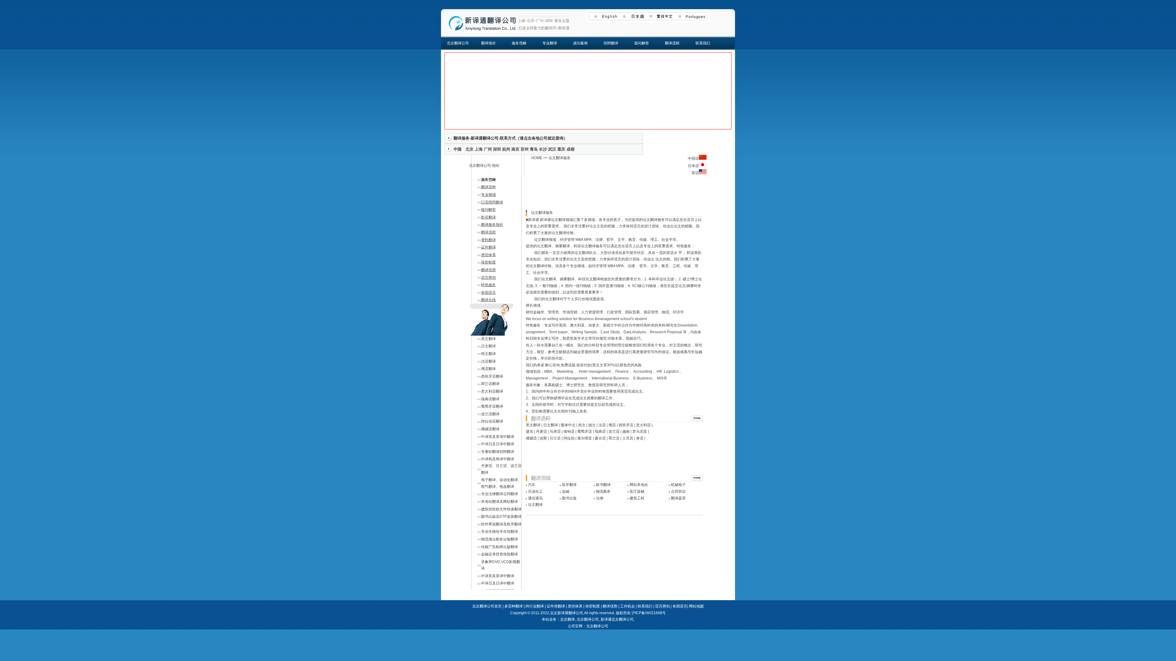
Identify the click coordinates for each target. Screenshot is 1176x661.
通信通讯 (535, 498)
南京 (515, 149)
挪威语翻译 (490, 429)
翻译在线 (488, 300)
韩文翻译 (488, 354)
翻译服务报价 (492, 224)
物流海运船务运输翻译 (499, 539)
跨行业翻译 (535, 606)
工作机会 (627, 606)
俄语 (612, 425)
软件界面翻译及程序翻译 (501, 524)
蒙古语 (600, 438)
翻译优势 (488, 270)
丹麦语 (541, 431)
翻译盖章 (678, 498)
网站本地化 (639, 485)
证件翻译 (488, 247)
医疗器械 (637, 491)
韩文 (582, 425)
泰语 (639, 438)
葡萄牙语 (584, 431)
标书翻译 (603, 485)
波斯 (543, 438)
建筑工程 (637, 498)
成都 (571, 149)
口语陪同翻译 (492, 202)
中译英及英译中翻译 (497, 437)
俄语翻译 (488, 369)
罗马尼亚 (639, 431)
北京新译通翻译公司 (566, 613)
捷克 (529, 431)
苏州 (525, 149)
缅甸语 (569, 431)
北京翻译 (567, 619)
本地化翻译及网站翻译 (499, 501)
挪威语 (531, 438)
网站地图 (696, 606)
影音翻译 (488, 217)
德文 (592, 425)
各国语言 (488, 292)
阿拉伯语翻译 (492, 421)
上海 (479, 149)
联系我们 (702, 43)
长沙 (543, 149)
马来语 (555, 431)
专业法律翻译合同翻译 (499, 494)
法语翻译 (488, 361)
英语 (695, 173)
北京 (469, 149)
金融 (565, 491)
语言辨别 (488, 277)
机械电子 (678, 485)
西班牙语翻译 (492, 376)
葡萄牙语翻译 (492, 406)
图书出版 (569, 498)
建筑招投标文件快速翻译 (501, 509)
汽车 (531, 485)
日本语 (693, 166)
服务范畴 (519, 43)
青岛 (534, 149)
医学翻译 (569, 485)
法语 (602, 425)
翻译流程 (672, 43)
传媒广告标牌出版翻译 (499, 547)
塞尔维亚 (584, 438)
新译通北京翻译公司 (617, 619)
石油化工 (535, 491)
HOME (536, 158)
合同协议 (678, 491)
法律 (599, 498)
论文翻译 (535, 504)
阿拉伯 (569, 438)
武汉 (552, 149)
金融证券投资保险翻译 (499, 554)
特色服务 (488, 285)
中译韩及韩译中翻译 (497, 459)
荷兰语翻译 (490, 384)
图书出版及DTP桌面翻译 (501, 516)
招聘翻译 (611, 43)
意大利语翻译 (492, 391)
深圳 (497, 149)
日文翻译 (488, 346)
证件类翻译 (556, 606)
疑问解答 (641, 43)
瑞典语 (600, 431)
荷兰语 (614, 438)
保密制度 (488, 262)
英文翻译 (488, 339)
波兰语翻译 (490, 414)
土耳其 (627, 438)
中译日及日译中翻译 (497, 444)
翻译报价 (488, 43)
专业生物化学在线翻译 (499, 531)
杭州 (506, 149)
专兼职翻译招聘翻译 (497, 452)
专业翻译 (549, 43)
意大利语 (643, 425)
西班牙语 (626, 425)
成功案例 (580, 43)
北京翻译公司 (458, 43)
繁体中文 (568, 425)
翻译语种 (488, 187)
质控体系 (488, 255)
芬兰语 (555, 438)
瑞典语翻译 (490, 399)
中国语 (693, 158)
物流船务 (603, 491)
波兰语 (614, 431)
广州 (488, 149)
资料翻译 (488, 240)
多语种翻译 (513, 606)
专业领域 (488, 194)
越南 (626, 431)
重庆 (561, 149)
